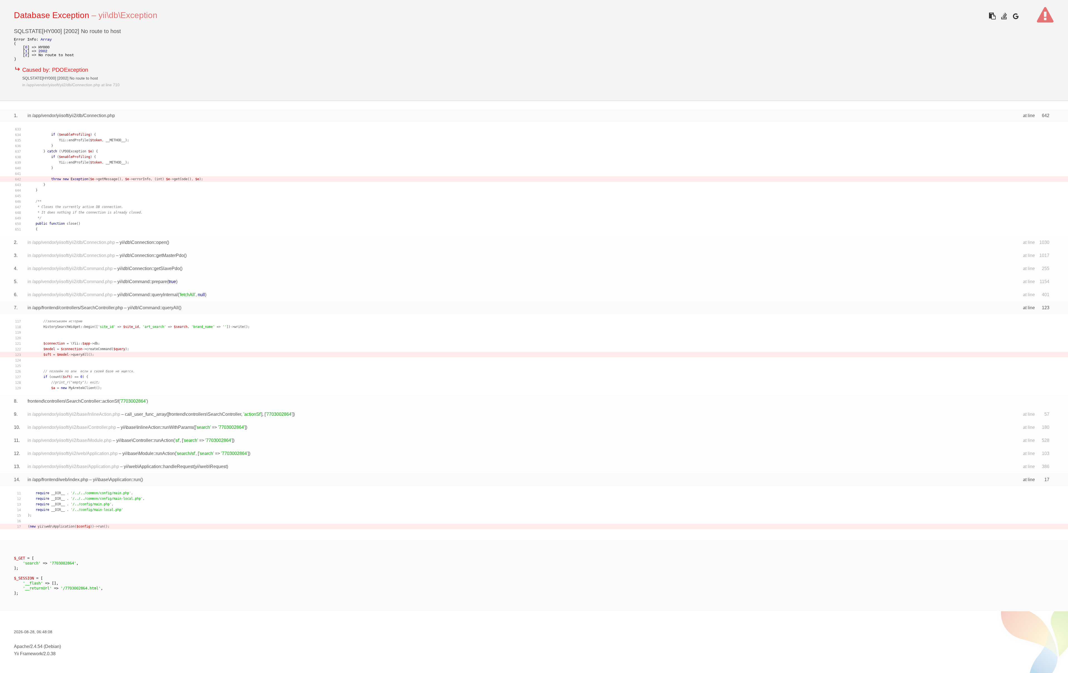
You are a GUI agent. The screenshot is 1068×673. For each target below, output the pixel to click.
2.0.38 (49, 653)
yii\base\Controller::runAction (144, 440)
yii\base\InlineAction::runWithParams (157, 427)
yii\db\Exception (127, 15)
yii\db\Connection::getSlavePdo (148, 268)
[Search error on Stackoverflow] (1004, 16)
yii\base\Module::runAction (148, 453)
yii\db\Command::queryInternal (147, 294)
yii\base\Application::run (116, 479)
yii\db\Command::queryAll (153, 307)
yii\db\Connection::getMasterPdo (152, 255)
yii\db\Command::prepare (142, 281)
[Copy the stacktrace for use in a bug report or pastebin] (992, 16)
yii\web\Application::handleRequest (159, 466)
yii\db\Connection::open (143, 242)
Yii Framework (28, 653)
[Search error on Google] (1015, 16)
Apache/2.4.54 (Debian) (37, 646)
